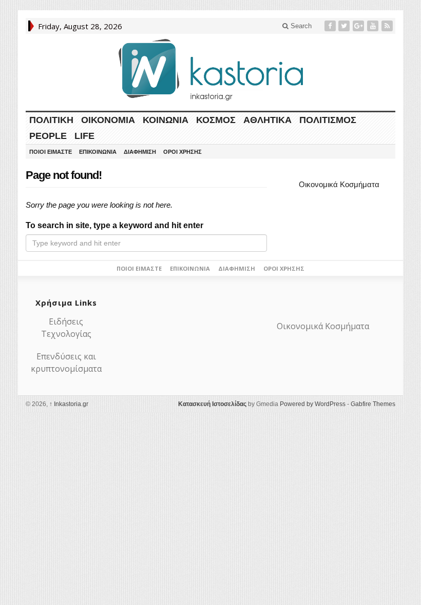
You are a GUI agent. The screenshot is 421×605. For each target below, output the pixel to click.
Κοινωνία (165, 120)
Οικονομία (108, 120)
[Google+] (359, 26)
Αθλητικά (267, 120)
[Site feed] (388, 26)
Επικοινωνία (98, 152)
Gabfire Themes (373, 404)
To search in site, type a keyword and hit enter (114, 225)
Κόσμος (216, 120)
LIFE (84, 136)
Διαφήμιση (140, 152)
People (48, 136)
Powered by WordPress (313, 404)
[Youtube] (374, 26)
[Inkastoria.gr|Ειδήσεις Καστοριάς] (210, 69)
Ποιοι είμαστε (50, 152)
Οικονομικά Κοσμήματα (339, 184)
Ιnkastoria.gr (68, 404)
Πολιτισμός (327, 120)
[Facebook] (331, 26)
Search (300, 26)
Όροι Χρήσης (182, 152)
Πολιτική (51, 120)
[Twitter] (345, 26)
